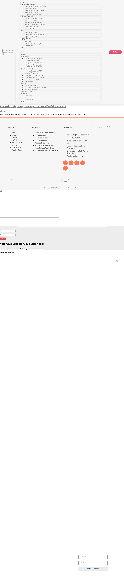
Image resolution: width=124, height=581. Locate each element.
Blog (21, 47)
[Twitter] (71, 162)
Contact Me (29, 46)
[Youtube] (76, 162)
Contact (22, 40)
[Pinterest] (82, 162)
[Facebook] (65, 162)
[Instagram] (65, 168)
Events (21, 30)
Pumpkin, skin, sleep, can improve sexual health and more (33, 106)
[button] (58, 51)
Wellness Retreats (31, 36)
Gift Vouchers (29, 28)
